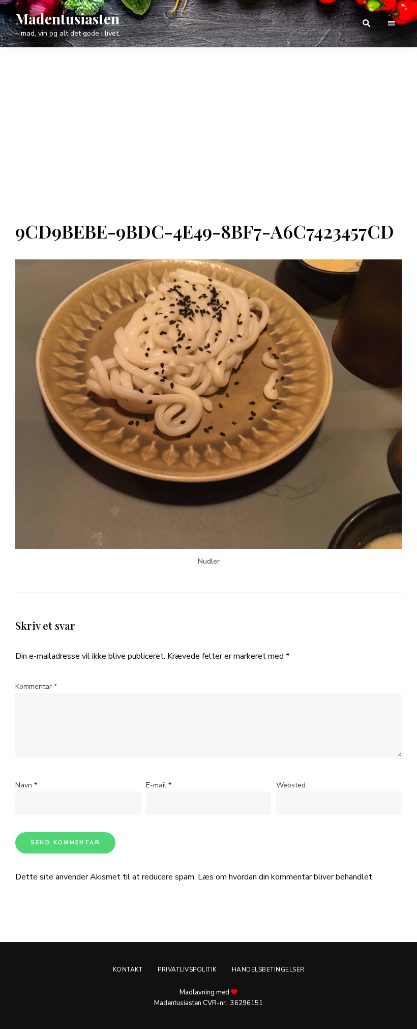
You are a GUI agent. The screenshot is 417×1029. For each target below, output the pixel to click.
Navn (26, 785)
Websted (291, 785)
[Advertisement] (208, 144)
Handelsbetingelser (268, 969)
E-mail (158, 785)
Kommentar (36, 686)
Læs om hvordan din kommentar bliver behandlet (285, 877)
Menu (391, 23)
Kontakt (128, 969)
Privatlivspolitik (187, 969)
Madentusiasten (67, 18)
